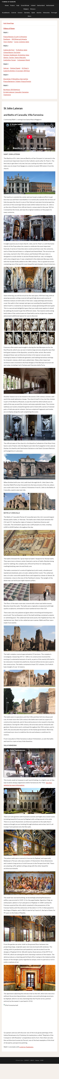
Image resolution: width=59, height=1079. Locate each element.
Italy (17, 5)
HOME (41, 1060)
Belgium (26, 9)
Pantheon (6, 39)
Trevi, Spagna (7, 42)
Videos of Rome (9, 28)
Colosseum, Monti (23, 60)
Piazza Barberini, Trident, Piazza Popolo (17, 81)
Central (13, 12)
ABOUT (32, 1060)
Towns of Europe (9, 1)
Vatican (6, 68)
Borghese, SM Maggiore (11, 89)
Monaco (32, 9)
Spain (33, 12)
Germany (27, 12)
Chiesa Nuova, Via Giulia (11, 52)
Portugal (54, 12)
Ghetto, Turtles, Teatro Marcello (14, 57)
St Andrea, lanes (21, 50)
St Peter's (25, 68)
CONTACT (26, 1060)
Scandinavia (6, 12)
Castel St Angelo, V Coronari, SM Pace (16, 71)
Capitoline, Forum (9, 60)
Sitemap (37, 1060)
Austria (39, 12)
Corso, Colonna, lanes (21, 42)
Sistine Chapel (15, 68)
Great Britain (25, 5)
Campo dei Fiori (8, 50)
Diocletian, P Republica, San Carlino (15, 79)
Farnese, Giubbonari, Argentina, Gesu (16, 55)
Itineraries (46, 12)
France (12, 5)
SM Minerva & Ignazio (19, 39)
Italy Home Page (8, 23)
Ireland (33, 5)
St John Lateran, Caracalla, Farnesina (16, 92)
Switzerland (41, 5)
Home (7, 5)
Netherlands (50, 5)
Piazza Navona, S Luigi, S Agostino (15, 36)
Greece (20, 12)
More (29, 16)
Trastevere (7, 94)
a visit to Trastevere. (26, 1047)
